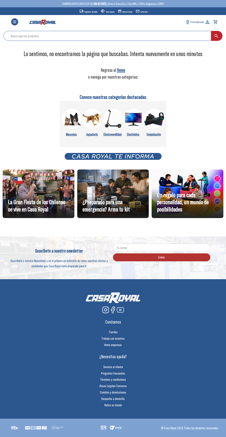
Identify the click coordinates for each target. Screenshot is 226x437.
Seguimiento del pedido (91, 11)
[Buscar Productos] (216, 36)
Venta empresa (110, 11)
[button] (15, 22)
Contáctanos (144, 11)
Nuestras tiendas (127, 11)
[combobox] (113, 36)
